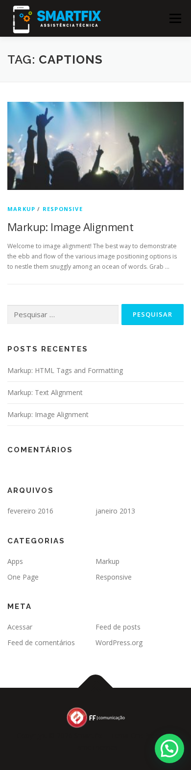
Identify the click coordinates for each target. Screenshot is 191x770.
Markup (21, 208)
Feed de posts (118, 626)
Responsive (63, 208)
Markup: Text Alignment (45, 392)
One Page (23, 577)
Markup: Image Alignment (70, 226)
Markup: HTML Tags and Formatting (65, 370)
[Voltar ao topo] (95, 688)
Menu (175, 18)
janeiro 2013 (115, 510)
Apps (15, 561)
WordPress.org (119, 642)
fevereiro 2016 (30, 510)
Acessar (19, 626)
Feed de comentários (41, 642)
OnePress (146, 735)
